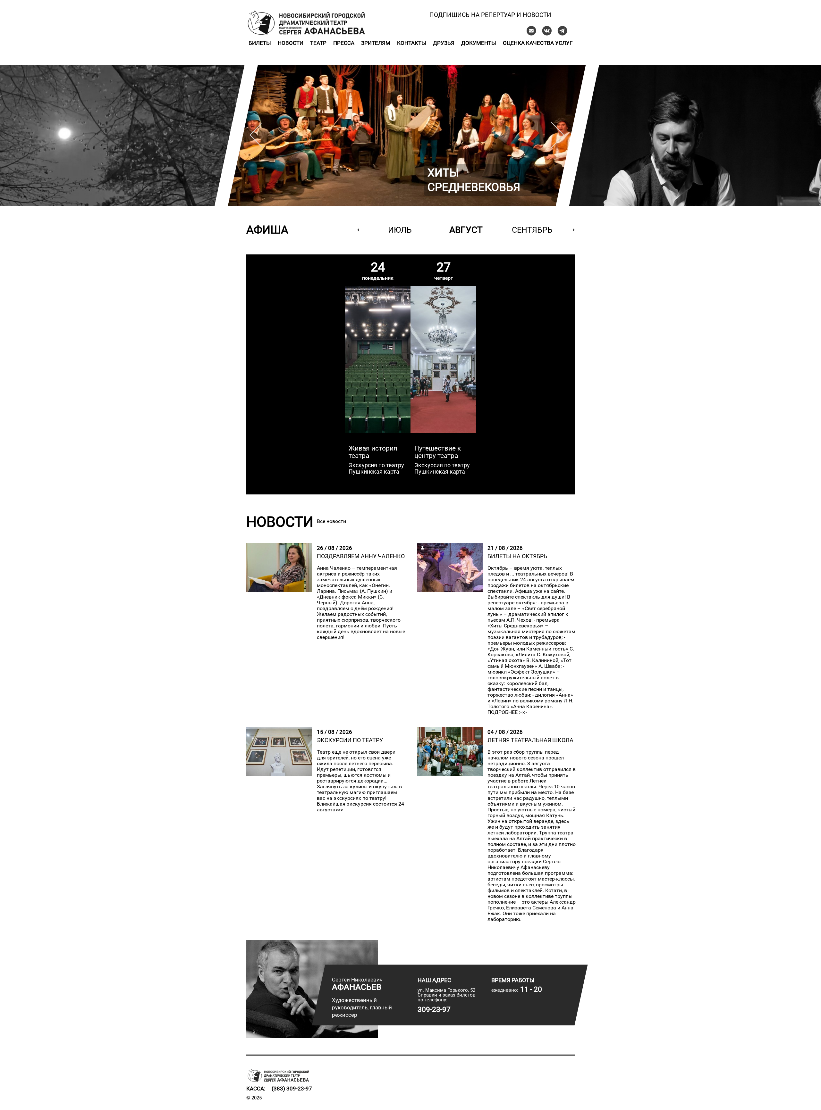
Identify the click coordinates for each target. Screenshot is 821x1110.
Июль (400, 230)
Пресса (343, 43)
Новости (290, 43)
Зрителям (375, 43)
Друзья (443, 43)
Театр (318, 43)
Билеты (260, 43)
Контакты (411, 43)
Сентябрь (532, 230)
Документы (478, 43)
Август (466, 230)
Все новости (331, 521)
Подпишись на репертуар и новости (490, 15)
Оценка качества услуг (537, 43)
